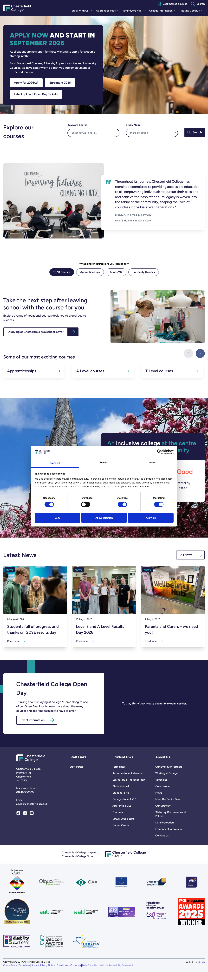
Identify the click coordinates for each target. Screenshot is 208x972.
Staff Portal (76, 766)
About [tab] (152, 462)
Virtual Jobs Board (123, 818)
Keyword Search (77, 124)
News (158, 792)
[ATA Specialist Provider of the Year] (121, 911)
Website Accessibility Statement (116, 965)
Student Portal (120, 792)
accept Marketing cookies (170, 703)
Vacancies (161, 779)
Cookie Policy (10, 965)
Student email (120, 786)
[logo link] (156, 911)
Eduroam (117, 812)
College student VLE (124, 799)
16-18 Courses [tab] (61, 272)
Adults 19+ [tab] (116, 272)
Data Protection (164, 822)
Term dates (118, 766)
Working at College (166, 773)
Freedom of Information (169, 829)
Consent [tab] (55, 463)
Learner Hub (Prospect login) (129, 779)
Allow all (151, 517)
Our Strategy (163, 805)
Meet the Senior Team (168, 799)
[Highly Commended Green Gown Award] (16, 911)
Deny (57, 517)
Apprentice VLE (121, 805)
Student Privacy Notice (43, 965)
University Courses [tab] (143, 272)
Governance (162, 786)
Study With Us (82, 11)
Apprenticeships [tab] (90, 272)
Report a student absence (127, 773)
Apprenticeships (108, 11)
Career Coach (120, 825)
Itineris (201, 962)
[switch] (85, 504)
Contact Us (162, 835)
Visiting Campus (192, 11)
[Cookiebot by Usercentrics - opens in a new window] (159, 451)
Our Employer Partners (168, 766)
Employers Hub (135, 11)
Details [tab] (104, 462)
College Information (163, 11)
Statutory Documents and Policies (170, 814)
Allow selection (104, 517)
